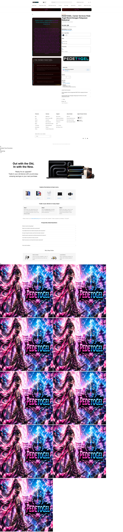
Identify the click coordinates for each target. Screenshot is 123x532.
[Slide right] (48, 86)
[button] (34, 5)
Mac (36, 116)
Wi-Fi (63, 49)
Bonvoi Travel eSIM (49, 118)
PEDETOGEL (34, 5)
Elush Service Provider (49, 123)
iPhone (27, 198)
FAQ (57, 123)
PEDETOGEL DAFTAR (52, 5)
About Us (68, 116)
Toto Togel (66, 5)
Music (36, 123)
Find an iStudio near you (71, 118)
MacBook (59, 198)
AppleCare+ (48, 116)
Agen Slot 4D (64, 43)
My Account (58, 116)
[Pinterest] (65, 101)
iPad (36, 118)
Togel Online (73, 5)
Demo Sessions (48, 121)
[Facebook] (62, 101)
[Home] (35, 2)
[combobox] (61, 2)
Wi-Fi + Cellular (65, 51)
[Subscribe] (50, 136)
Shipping (67, 26)
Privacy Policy (58, 125)
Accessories (37, 127)
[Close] (0, 146)
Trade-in (47, 127)
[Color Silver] (66, 35)
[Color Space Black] (63, 35)
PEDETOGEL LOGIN (42, 5)
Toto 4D (60, 5)
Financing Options (49, 125)
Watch (36, 121)
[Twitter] (63, 101)
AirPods (48, 198)
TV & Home (37, 125)
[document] (61, 398)
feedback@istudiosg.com (36, 218)
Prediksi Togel (64, 41)
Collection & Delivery (59, 118)
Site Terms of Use (59, 127)
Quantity (63, 74)
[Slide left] (46, 86)
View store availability (66, 83)
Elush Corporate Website (71, 121)
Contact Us (58, 121)
